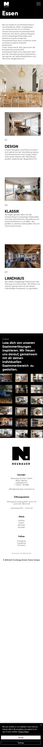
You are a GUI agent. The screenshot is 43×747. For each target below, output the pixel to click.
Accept (20, 737)
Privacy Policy (23, 731)
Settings (21, 743)
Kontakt (21, 527)
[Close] (40, 726)
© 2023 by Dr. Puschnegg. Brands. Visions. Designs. (21, 560)
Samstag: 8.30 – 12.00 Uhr (22, 508)
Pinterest (21, 545)
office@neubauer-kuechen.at (21, 489)
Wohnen (21, 525)
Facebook (21, 543)
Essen (21, 523)
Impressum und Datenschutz (21, 553)
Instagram (21, 541)
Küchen (21, 520)
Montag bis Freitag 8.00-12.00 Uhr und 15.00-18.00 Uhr (21, 503)
